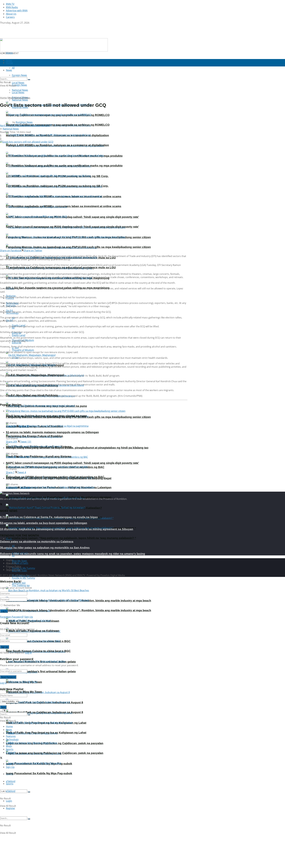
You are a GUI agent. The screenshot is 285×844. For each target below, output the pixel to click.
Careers (10, 17)
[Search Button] (29, 818)
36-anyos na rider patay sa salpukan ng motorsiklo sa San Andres (45, 547)
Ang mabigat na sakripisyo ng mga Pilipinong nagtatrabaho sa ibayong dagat (58, 478)
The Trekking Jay (21, 585)
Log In (28, 652)
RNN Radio (12, 7)
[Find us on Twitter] (1, 26)
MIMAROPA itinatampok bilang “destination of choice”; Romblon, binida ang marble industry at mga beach (78, 610)
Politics (10, 733)
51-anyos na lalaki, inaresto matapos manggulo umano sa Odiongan (52, 432)
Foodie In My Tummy (23, 578)
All (13, 546)
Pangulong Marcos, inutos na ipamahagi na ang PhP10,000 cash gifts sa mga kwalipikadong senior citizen (78, 247)
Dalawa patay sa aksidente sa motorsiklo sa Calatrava (36, 541)
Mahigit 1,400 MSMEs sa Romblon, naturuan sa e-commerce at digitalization (57, 145)
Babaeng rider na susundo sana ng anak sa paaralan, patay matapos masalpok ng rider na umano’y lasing (72, 553)
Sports (9, 783)
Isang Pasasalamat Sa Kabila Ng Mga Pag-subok (39, 773)
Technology (12, 739)
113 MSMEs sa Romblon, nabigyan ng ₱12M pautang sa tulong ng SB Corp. (57, 185)
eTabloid (10, 791)
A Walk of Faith (20, 563)
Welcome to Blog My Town (24, 691)
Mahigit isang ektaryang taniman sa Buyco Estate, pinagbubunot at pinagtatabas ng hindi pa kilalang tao (77, 447)
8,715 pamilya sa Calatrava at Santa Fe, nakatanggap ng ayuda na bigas (49, 517)
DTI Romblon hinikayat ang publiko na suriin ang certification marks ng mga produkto (64, 165)
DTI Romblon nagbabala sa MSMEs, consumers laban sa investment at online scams (63, 206)
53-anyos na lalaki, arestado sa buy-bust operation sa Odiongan (43, 523)
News (10, 97)
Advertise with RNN (16, 10)
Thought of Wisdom (23, 350)
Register (10, 808)
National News (20, 99)
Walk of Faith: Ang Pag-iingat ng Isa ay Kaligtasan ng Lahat (46, 732)
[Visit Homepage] (19, 36)
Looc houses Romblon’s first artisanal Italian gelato (41, 671)
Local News (18, 92)
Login (9, 800)
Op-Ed (9, 742)
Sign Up (28, 616)
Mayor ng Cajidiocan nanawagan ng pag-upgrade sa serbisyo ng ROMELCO (58, 124)
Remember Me (12, 605)
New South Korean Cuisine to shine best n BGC (38, 651)
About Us (11, 13)
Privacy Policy (13, 566)
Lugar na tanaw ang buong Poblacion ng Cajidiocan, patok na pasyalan (54, 753)
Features (11, 736)
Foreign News (19, 85)
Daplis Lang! (18, 335)
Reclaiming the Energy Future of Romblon (34, 436)
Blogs (9, 746)
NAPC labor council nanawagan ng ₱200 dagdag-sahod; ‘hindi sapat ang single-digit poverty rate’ (72, 216)
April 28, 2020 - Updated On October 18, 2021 (25, 125)
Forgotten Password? (12, 616)
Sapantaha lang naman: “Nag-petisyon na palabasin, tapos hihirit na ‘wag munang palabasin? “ (71, 538)
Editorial (16, 342)
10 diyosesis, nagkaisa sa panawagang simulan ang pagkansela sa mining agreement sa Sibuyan (66, 529)
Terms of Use (13, 569)
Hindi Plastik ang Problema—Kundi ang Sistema (38, 456)
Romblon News (24, 122)
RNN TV (10, 4)
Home (9, 53)
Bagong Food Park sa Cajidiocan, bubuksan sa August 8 (44, 712)
